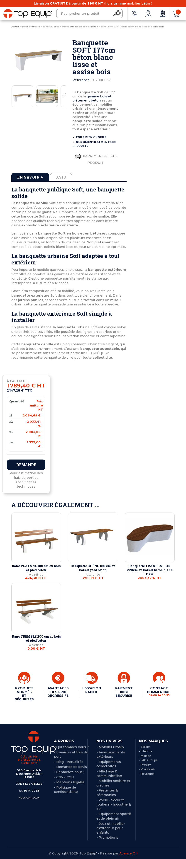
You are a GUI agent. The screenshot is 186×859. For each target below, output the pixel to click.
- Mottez (145, 755)
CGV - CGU (65, 777)
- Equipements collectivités (108, 764)
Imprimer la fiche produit (100, 159)
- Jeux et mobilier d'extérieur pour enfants (110, 828)
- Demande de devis (70, 767)
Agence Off (128, 853)
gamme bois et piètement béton (91, 98)
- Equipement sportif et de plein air (113, 816)
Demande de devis (26, 466)
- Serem (144, 746)
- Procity (145, 764)
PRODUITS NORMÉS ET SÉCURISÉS (24, 693)
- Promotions (107, 837)
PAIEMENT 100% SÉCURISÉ (124, 691)
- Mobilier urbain (110, 747)
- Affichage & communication (109, 773)
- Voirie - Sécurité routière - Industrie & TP (113, 804)
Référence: (81, 80)
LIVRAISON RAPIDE (91, 690)
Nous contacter (29, 797)
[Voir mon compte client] (148, 13)
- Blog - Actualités (68, 762)
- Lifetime (145, 751)
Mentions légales (70, 782)
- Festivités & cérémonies (107, 792)
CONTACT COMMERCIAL (159, 691)
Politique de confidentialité (66, 789)
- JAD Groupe (148, 760)
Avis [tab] (61, 177)
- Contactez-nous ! (69, 772)
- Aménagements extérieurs (110, 754)
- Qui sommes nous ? (71, 747)
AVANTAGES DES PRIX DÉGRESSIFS (58, 691)
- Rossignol (146, 773)
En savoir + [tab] (30, 177)
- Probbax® (147, 769)
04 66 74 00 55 (29, 790)
